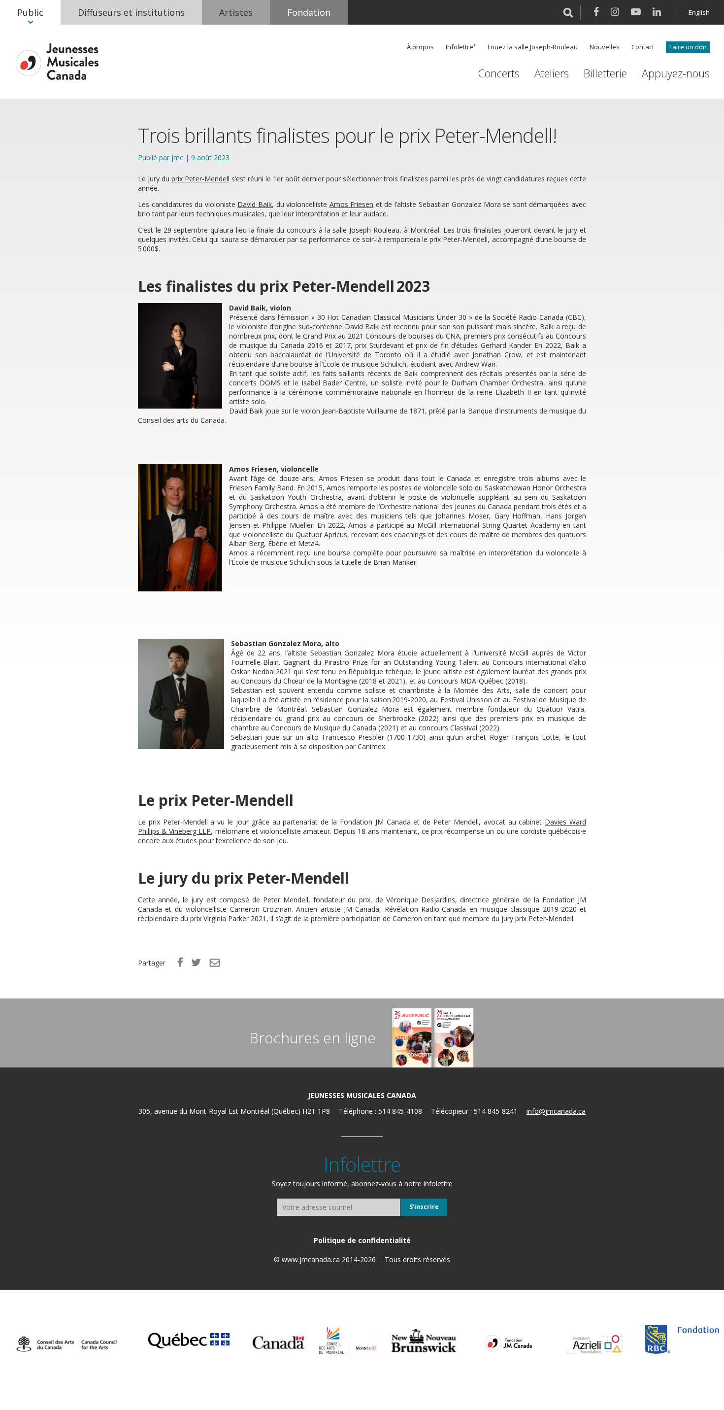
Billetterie (605, 73)
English (699, 12)
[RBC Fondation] (682, 1339)
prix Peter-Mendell (200, 178)
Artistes (236, 12)
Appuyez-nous (676, 73)
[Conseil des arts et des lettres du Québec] (189, 1339)
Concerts (499, 73)
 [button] (568, 12)
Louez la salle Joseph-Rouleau (533, 47)
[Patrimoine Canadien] (278, 1343)
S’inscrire (424, 1207)
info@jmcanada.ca (556, 1111)
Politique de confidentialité (362, 1240)
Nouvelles (605, 47)
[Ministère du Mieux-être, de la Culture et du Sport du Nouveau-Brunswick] (424, 1341)
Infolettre (459, 47)
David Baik (254, 204)
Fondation (308, 12)
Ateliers (551, 73)
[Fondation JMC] (508, 1342)
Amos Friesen (351, 204)
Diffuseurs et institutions (131, 12)
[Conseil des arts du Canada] (66, 1344)
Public (30, 12)
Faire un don (688, 46)
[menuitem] (30, 12)
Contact (642, 47)
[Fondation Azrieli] (595, 1343)
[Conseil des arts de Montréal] (347, 1340)
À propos (420, 47)
